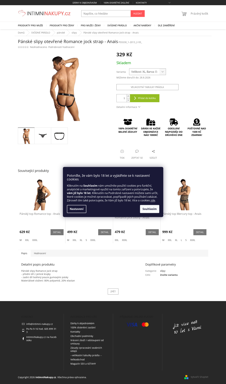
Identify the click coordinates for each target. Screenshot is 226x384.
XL (81, 240)
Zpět (113, 291)
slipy (162, 270)
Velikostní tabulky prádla (147, 87)
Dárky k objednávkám (85, 2)
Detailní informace (126, 107)
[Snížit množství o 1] (128, 100)
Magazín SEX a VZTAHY (83, 363)
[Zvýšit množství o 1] (128, 96)
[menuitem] (30, 25)
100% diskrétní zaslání (116, 2)
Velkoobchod (77, 359)
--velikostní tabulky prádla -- (86, 355)
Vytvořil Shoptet (199, 376)
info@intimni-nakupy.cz (39, 324)
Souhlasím (150, 209)
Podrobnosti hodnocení (61, 47)
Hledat (137, 13)
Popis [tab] (24, 253)
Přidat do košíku (147, 98)
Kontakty (141, 2)
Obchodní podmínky (81, 336)
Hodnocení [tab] (40, 253)
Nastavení (76, 209)
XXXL (34, 240)
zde (153, 200)
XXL (27, 240)
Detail (57, 232)
